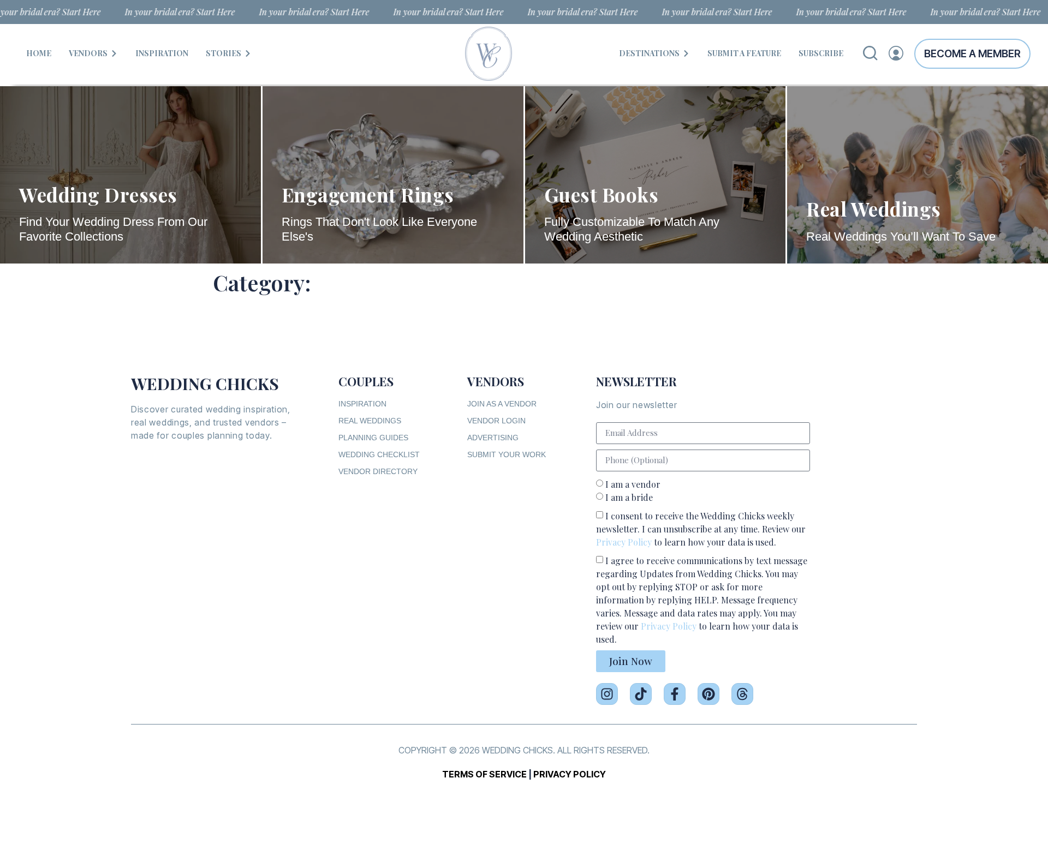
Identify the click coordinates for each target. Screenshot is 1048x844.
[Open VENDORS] (114, 53)
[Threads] (742, 694)
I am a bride (629, 496)
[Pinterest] (708, 694)
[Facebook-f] (675, 694)
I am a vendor (632, 483)
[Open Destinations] (686, 53)
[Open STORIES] (248, 53)
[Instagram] (607, 694)
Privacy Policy (624, 541)
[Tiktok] (641, 694)
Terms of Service (484, 774)
